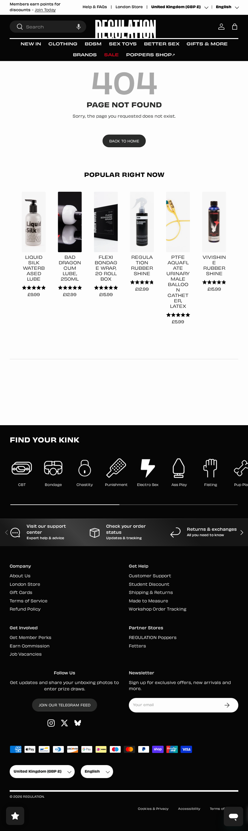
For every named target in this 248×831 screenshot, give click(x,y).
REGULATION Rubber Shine (142, 266)
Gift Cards (21, 593)
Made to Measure (148, 601)
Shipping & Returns (151, 593)
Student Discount (149, 585)
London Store (129, 7)
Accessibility (189, 809)
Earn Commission (30, 646)
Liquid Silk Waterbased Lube (34, 269)
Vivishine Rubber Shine (214, 266)
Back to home (124, 141)
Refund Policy (25, 609)
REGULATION (33, 797)
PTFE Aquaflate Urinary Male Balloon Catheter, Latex (178, 282)
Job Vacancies (26, 655)
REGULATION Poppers (153, 638)
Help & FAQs (95, 7)
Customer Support (150, 576)
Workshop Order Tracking (157, 609)
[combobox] (48, 27)
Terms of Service (28, 601)
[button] (78, 27)
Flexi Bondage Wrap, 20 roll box (106, 269)
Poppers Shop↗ (150, 55)
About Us (20, 576)
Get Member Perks (30, 638)
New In (31, 44)
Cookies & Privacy (153, 809)
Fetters (137, 646)
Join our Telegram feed (64, 705)
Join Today (45, 10)
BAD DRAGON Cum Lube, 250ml (70, 269)
